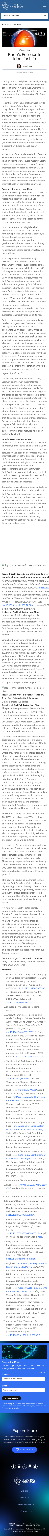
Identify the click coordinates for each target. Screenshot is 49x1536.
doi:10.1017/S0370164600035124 (23, 1233)
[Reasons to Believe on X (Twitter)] (24, 1466)
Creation (12, 24)
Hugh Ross (28, 66)
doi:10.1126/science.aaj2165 (20, 1259)
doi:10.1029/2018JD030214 (29, 1056)
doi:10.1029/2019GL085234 (20, 1215)
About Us (24, 1497)
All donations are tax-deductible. (28, 1531)
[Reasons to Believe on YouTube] (19, 1466)
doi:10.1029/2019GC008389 (31, 988)
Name (5, 1374)
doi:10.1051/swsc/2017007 (20, 1032)
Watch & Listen (26, 1450)
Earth (19, 24)
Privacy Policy (6, 1408)
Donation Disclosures (32, 1526)
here (40, 1237)
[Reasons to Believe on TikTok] (35, 1466)
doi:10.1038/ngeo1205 (17, 1078)
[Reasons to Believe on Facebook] (13, 1466)
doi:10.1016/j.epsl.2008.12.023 (17, 605)
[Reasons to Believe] (12, 6)
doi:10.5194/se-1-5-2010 (18, 1002)
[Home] (24, 1481)
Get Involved (24, 1504)
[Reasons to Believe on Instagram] (30, 1466)
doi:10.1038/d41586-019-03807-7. (23, 1335)
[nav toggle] (44, 6)
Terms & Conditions (15, 1526)
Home (4, 24)
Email (5, 1385)
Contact (24, 1511)
